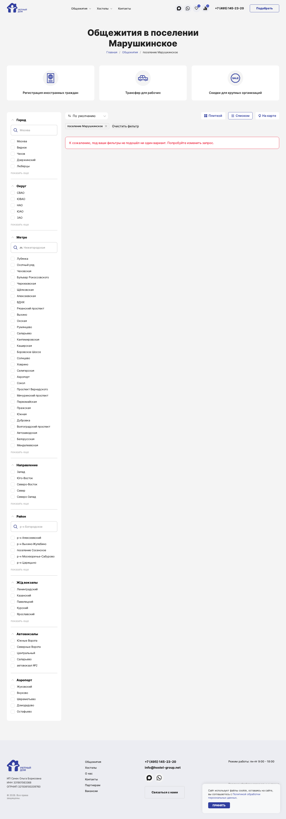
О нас (89, 773)
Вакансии (91, 791)
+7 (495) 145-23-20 (229, 8)
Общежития (79, 8)
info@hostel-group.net (163, 767)
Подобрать (264, 8)
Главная (111, 52)
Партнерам (92, 785)
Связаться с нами (165, 792)
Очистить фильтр (125, 126)
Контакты (124, 8)
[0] (196, 8)
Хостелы (103, 8)
